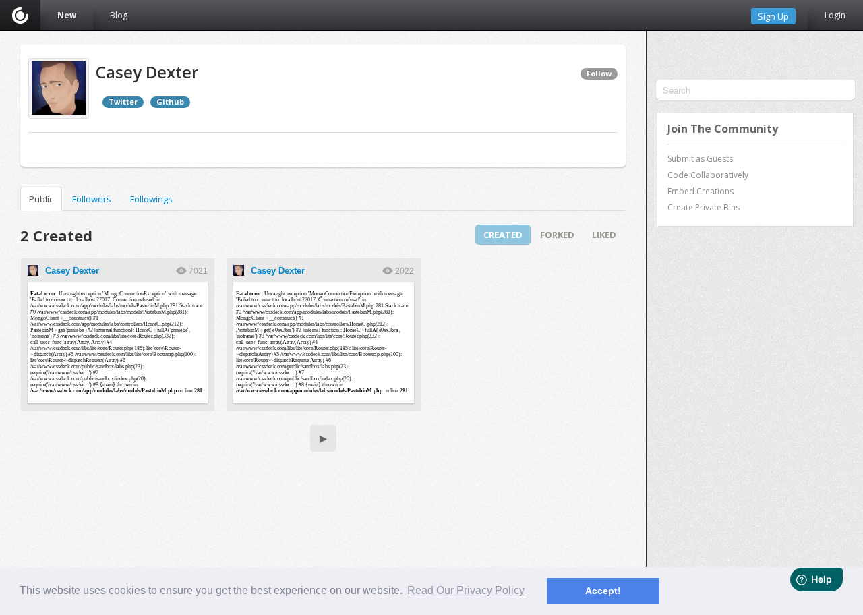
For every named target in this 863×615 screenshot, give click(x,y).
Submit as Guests (700, 159)
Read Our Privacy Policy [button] (466, 590)
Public (41, 199)
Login (835, 15)
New (66, 15)
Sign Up (773, 16)
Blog (118, 15)
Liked (604, 235)
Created (503, 235)
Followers (91, 199)
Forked (557, 235)
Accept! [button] (603, 590)
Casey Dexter (72, 271)
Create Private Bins (703, 207)
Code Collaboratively (707, 175)
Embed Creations (700, 191)
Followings (151, 199)
